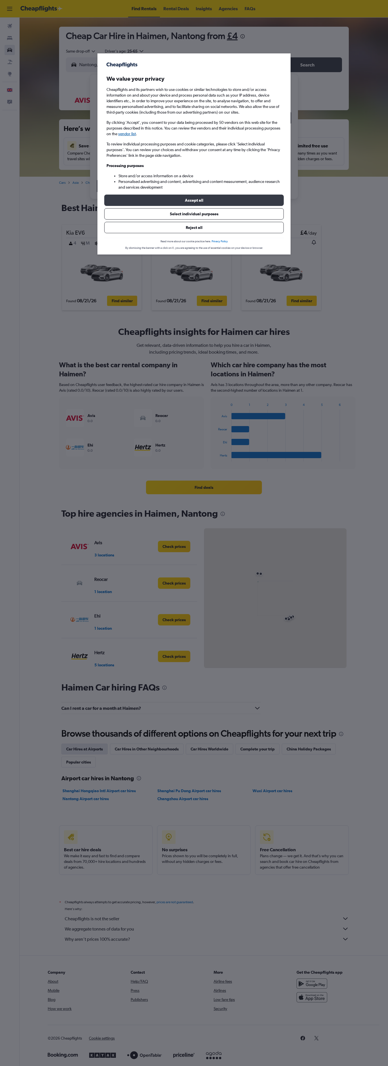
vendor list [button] (127, 134)
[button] (194, 200)
